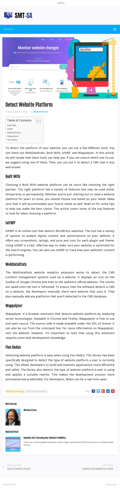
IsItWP (10, 128)
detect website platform (36, 391)
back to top (111, 484)
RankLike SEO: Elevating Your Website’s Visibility (45, 437)
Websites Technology (15, 391)
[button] (60, 3)
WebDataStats (14, 132)
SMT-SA (12, 484)
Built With (11, 125)
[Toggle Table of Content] (36, 121)
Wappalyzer (13, 136)
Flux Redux (12, 139)
